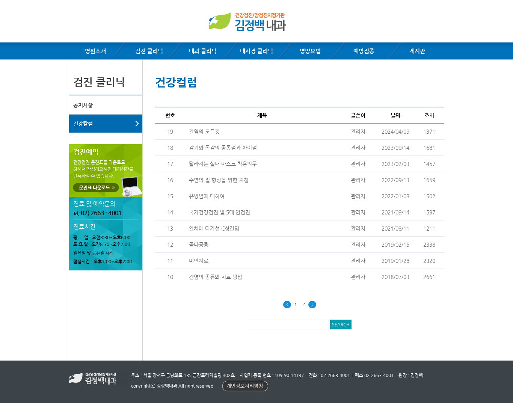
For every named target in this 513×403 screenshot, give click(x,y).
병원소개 (95, 51)
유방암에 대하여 (207, 196)
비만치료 (198, 261)
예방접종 (363, 51)
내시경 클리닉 (256, 51)
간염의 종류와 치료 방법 (215, 277)
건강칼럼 (83, 124)
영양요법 (310, 51)
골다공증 (198, 244)
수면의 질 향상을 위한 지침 (219, 180)
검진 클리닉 (149, 51)
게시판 (417, 51)
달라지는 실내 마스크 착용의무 (223, 164)
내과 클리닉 (203, 51)
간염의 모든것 (204, 131)
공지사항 (83, 105)
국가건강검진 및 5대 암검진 (219, 212)
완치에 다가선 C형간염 (214, 228)
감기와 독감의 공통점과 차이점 (223, 148)
